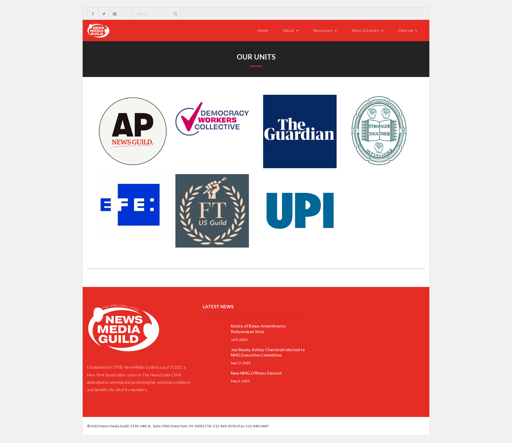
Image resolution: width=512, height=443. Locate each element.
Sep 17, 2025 (241, 363)
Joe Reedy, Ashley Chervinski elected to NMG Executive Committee (268, 352)
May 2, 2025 (240, 381)
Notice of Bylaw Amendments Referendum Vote (258, 328)
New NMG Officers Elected (256, 372)
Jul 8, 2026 (239, 339)
